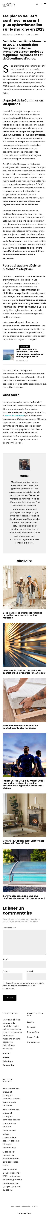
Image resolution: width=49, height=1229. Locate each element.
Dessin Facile (33, 1037)
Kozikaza (31, 1027)
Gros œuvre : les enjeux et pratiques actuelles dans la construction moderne (22, 615)
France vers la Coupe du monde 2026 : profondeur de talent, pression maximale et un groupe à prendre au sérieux (23, 784)
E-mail (6, 971)
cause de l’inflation (14, 415)
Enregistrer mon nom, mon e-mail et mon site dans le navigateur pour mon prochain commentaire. (23, 986)
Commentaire (9, 927)
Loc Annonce (33, 1042)
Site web (30, 971)
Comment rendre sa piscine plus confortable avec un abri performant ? (24, 897)
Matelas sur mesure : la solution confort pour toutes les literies (20, 726)
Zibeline (30, 1022)
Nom (5, 959)
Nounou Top (33, 1032)
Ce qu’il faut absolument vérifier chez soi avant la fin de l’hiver (23, 842)
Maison (5, 35)
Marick (24, 476)
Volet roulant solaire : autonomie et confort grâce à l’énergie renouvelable (24, 671)
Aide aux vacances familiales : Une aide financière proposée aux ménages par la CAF (29, 353)
